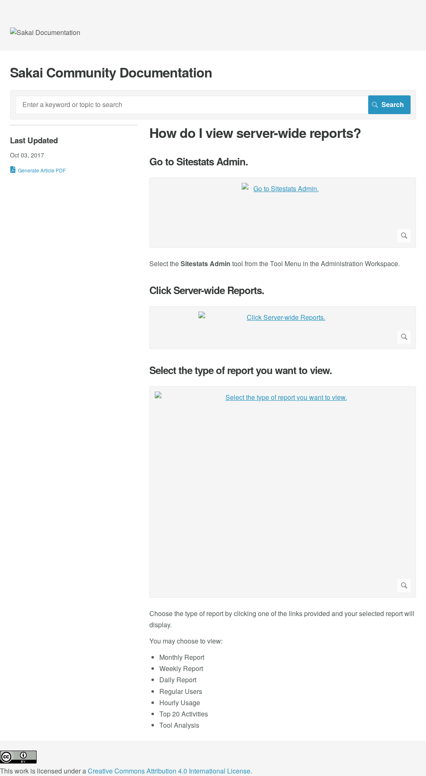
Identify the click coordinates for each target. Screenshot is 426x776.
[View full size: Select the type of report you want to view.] (283, 492)
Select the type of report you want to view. (240, 370)
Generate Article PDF (42, 170)
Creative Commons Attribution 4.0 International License (169, 771)
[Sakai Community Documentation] (45, 32)
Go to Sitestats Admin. (198, 161)
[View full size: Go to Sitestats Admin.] (283, 212)
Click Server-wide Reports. (206, 290)
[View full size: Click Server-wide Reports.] (283, 328)
